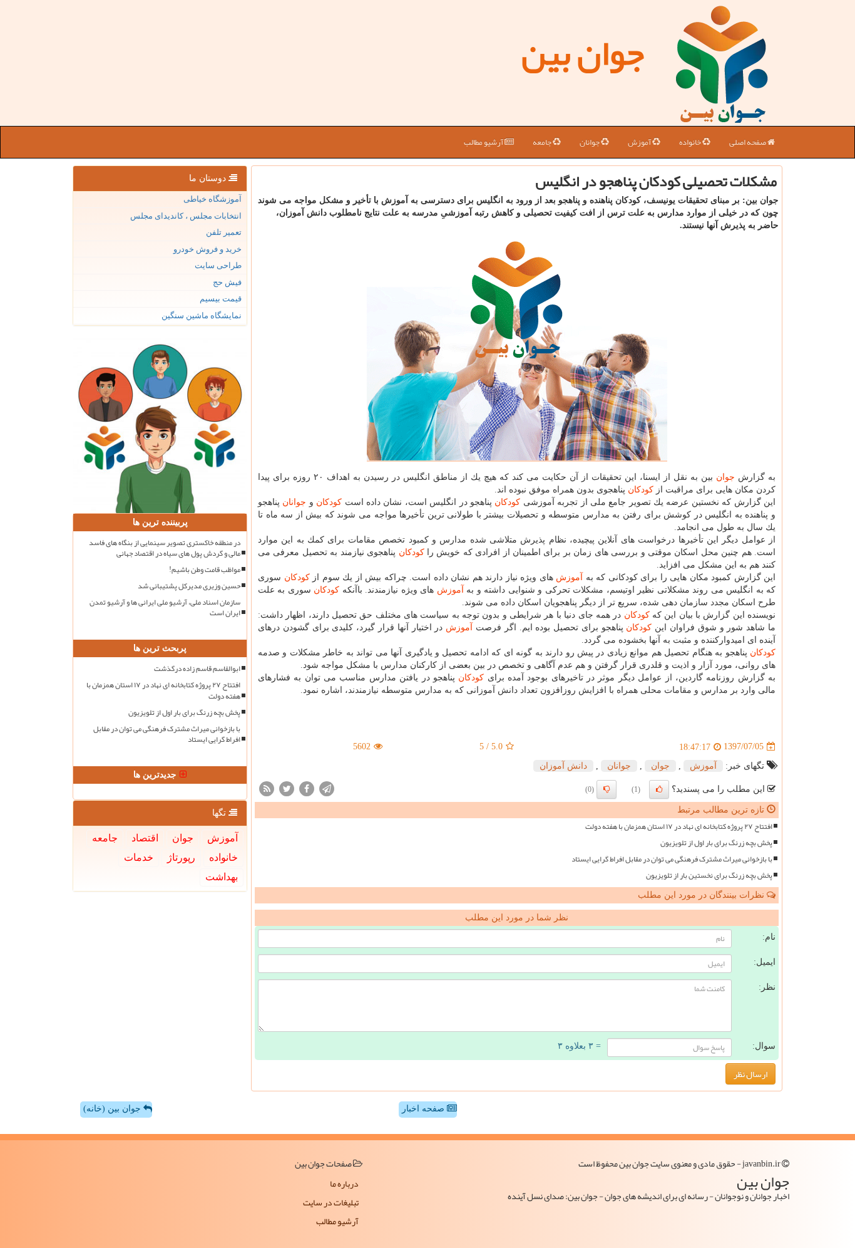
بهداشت (221, 876)
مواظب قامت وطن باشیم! (204, 570)
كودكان (640, 489)
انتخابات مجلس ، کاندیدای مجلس (186, 216)
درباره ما (344, 1183)
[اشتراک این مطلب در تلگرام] (326, 788)
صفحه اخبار (424, 1108)
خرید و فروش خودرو (207, 249)
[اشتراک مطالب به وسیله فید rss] (266, 788)
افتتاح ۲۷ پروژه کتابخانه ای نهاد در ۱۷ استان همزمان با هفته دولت (678, 826)
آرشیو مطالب (484, 142)
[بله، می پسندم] (659, 789)
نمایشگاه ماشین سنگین (201, 315)
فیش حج (227, 282)
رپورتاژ (181, 857)
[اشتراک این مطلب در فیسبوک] (306, 788)
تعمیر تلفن (224, 232)
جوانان (590, 142)
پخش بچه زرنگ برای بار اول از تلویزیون (716, 843)
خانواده (690, 142)
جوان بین (582, 53)
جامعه (543, 142)
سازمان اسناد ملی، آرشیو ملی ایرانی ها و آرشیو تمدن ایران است (165, 607)
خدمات (138, 857)
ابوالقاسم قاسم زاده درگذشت (197, 669)
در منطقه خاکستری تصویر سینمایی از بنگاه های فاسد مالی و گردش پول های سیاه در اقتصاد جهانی (164, 548)
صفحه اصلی (748, 142)
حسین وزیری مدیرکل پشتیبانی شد (189, 586)
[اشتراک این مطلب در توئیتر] (286, 788)
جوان (725, 477)
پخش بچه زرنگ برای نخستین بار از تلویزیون (709, 875)
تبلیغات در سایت (331, 1202)
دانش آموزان (563, 766)
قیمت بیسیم (221, 298)
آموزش (640, 142)
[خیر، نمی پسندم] (606, 789)
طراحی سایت (218, 265)
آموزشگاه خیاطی (212, 199)
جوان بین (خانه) (113, 1108)
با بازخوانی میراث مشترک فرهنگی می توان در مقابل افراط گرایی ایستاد (671, 859)
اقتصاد (144, 838)
